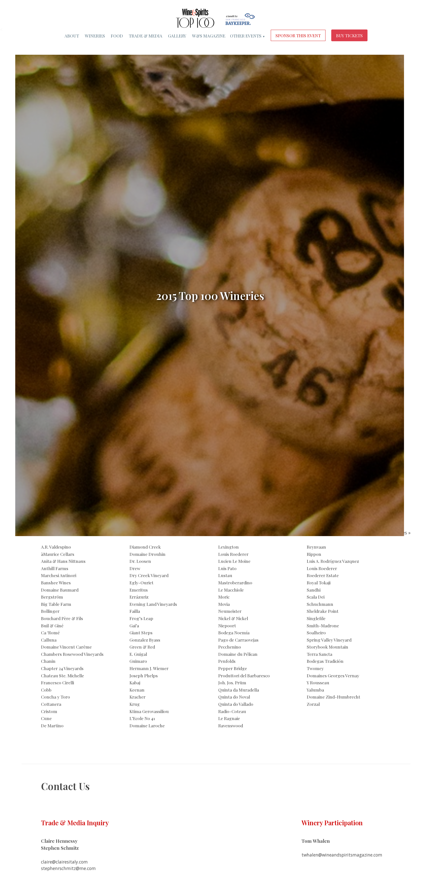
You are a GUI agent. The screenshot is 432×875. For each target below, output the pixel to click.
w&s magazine (208, 35)
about (71, 35)
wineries (95, 35)
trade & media (145, 35)
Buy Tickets (349, 35)
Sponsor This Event (298, 35)
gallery (177, 35)
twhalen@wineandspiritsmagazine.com (342, 855)
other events (247, 35)
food (117, 35)
